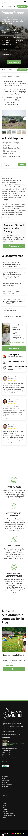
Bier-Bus (5, 805)
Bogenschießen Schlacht (7, 784)
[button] (24, 118)
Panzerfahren (4, 782)
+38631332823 (17, 335)
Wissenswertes (22, 69)
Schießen (4, 791)
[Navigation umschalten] (25, 2)
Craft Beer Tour (5, 795)
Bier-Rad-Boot (5, 786)
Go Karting (4, 778)
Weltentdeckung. (6, 737)
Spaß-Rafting (4, 788)
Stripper (5, 809)
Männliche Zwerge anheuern (9, 815)
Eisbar (4, 817)
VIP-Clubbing (6, 811)
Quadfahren (4, 793)
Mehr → (14, 669)
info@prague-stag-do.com (19, 332)
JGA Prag (11, 731)
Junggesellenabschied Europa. (12, 734)
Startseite (4, 76)
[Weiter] (24, 639)
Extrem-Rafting (5, 790)
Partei (4, 803)
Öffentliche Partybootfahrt (8, 813)
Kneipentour (5, 807)
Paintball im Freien (5, 780)
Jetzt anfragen (14, 246)
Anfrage (22, 165)
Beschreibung (11, 69)
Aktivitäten (10, 76)
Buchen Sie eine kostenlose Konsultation (19, 338)
